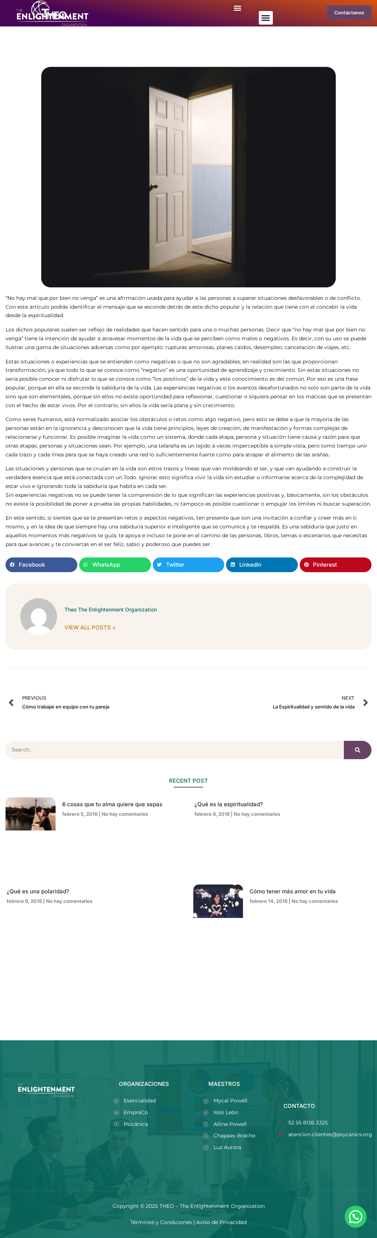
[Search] (357, 750)
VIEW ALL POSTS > (90, 627)
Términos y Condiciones (161, 1222)
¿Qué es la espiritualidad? (228, 804)
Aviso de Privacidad (221, 1222)
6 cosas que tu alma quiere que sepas (112, 804)
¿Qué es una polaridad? (38, 891)
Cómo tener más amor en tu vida (293, 891)
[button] (266, 18)
